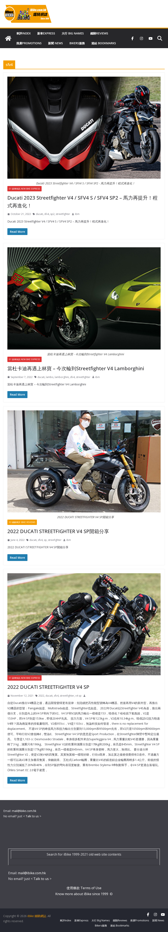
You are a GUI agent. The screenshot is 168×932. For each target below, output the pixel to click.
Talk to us (32, 816)
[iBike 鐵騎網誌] (8, 38)
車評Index (23, 33)
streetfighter (63, 214)
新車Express (46, 33)
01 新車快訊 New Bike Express (24, 188)
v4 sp (78, 695)
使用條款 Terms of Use (84, 888)
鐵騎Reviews (99, 33)
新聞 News (55, 43)
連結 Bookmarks (103, 43)
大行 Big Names (73, 33)
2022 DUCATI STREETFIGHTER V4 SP (48, 686)
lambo (49, 377)
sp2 (52, 214)
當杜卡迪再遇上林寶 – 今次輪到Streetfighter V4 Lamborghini (75, 368)
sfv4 (46, 214)
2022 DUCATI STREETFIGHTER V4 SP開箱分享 (58, 531)
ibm (77, 214)
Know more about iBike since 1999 (82, 894)
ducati (39, 214)
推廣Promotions (29, 43)
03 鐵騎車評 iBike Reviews (22, 522)
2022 (41, 695)
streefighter (54, 540)
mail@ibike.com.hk (24, 811)
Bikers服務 (77, 43)
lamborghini (62, 377)
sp (45, 540)
